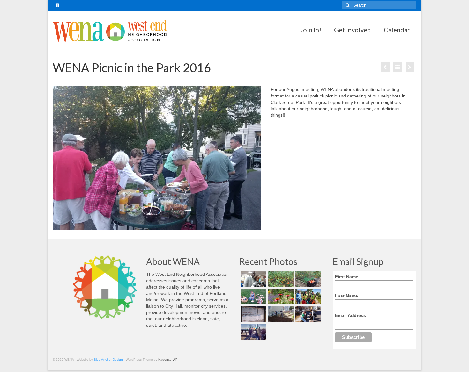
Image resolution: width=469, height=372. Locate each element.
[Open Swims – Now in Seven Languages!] (252, 314)
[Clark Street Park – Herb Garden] (385, 67)
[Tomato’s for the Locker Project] (307, 279)
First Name (346, 276)
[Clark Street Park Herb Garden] (280, 296)
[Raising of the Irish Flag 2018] (252, 332)
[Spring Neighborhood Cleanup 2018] (307, 314)
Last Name (346, 295)
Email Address (350, 315)
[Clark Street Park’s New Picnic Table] (410, 67)
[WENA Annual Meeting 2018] (252, 279)
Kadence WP (168, 359)
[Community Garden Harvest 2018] (280, 279)
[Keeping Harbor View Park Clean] (307, 296)
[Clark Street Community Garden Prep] (280, 314)
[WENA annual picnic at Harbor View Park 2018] (252, 296)
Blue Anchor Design (108, 359)
